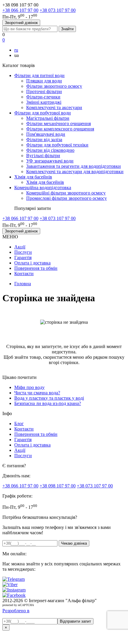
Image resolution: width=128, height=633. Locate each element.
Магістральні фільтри (47, 118)
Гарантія (23, 257)
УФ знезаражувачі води (50, 160)
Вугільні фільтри (43, 155)
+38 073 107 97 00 (58, 10)
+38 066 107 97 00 (20, 10)
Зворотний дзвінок (21, 22)
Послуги (23, 252)
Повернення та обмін (35, 268)
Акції (19, 246)
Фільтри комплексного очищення (60, 128)
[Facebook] (14, 595)
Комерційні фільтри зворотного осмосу (66, 192)
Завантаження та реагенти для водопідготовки (73, 166)
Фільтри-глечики (43, 96)
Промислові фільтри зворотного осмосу (66, 198)
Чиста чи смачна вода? (37, 392)
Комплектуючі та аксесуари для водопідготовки (75, 171)
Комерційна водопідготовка (42, 187)
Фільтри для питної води (39, 75)
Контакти (24, 273)
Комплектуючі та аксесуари (54, 107)
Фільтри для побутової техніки (57, 144)
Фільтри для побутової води (42, 112)
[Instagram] (14, 589)
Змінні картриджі (43, 102)
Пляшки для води (44, 80)
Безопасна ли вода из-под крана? (47, 403)
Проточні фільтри (44, 91)
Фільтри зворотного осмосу (54, 86)
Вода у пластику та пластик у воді (49, 398)
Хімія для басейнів (33, 176)
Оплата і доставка (32, 262)
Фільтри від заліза (44, 139)
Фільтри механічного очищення (58, 123)
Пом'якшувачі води (45, 134)
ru (16, 49)
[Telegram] (13, 579)
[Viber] (10, 584)
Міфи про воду (29, 387)
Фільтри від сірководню (50, 150)
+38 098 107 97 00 (58, 485)
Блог (19, 423)
